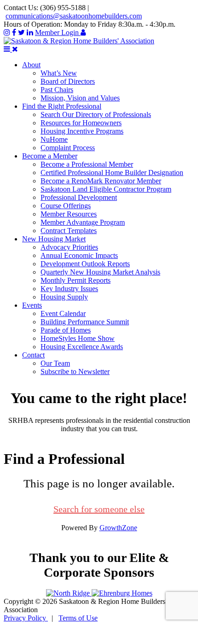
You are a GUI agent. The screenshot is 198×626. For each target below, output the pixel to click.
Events (32, 305)
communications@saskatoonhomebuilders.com (74, 16)
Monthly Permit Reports (76, 280)
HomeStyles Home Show (78, 338)
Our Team (55, 363)
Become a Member (49, 156)
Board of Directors (68, 81)
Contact (33, 355)
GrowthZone (118, 528)
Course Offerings (66, 206)
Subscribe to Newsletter (75, 371)
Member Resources (69, 214)
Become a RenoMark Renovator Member (101, 181)
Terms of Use (78, 618)
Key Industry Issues (69, 289)
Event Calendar (63, 313)
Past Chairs (57, 90)
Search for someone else (99, 509)
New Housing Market (54, 239)
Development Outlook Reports (85, 264)
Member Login (58, 32)
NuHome (54, 139)
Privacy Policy (26, 618)
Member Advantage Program (83, 222)
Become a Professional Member (87, 164)
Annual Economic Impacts (79, 255)
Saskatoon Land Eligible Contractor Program (106, 189)
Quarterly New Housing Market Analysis (100, 272)
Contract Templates (69, 230)
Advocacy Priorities (69, 247)
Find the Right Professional (61, 106)
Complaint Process (68, 148)
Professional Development (79, 197)
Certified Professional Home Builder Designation (112, 172)
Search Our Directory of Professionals (96, 114)
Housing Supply (64, 297)
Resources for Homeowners (81, 123)
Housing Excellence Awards (82, 347)
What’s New (59, 73)
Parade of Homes (66, 330)
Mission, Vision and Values (80, 98)
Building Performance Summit (85, 322)
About (31, 65)
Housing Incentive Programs (82, 131)
